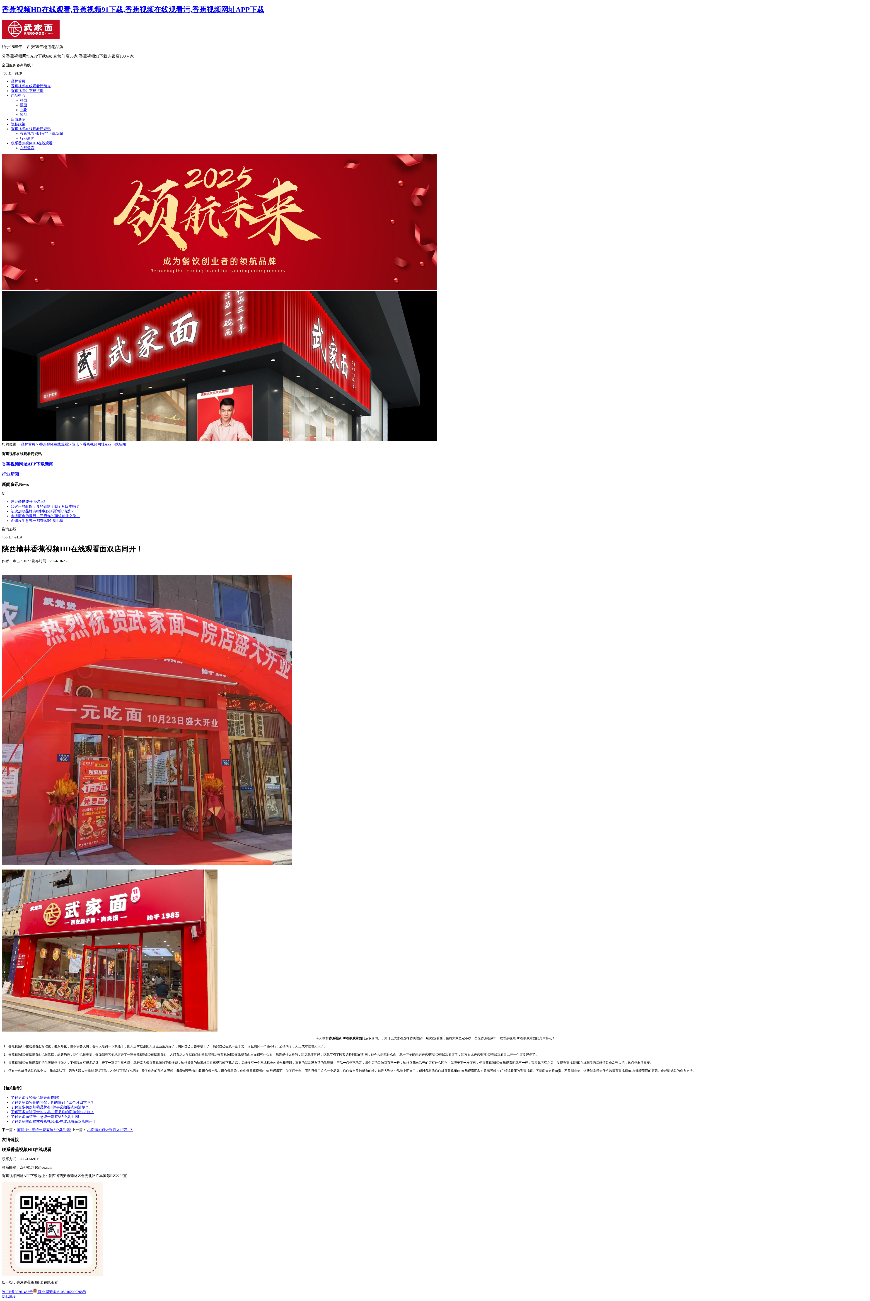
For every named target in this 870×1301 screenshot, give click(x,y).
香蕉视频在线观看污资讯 (31, 129)
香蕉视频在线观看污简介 (31, 86)
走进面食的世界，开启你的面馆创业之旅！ (45, 516)
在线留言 (27, 148)
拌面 (23, 100)
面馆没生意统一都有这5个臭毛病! (38, 521)
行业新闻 (27, 138)
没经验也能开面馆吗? (28, 502)
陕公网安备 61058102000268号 (61, 1292)
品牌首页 (18, 81)
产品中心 (18, 95)
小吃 (23, 110)
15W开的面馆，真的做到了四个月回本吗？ (45, 506)
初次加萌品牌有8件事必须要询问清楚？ (50, 1107)
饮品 (23, 114)
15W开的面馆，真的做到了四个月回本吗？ (52, 1102)
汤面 (23, 105)
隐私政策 (18, 124)
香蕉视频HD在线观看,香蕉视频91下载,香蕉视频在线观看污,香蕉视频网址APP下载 (133, 9)
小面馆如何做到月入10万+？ (110, 1130)
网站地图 (9, 1297)
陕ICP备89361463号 (17, 1292)
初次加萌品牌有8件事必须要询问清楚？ (42, 511)
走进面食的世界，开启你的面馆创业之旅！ (52, 1112)
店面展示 (18, 119)
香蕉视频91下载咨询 (27, 91)
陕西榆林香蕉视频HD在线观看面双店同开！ (53, 1121)
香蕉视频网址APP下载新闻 (41, 134)
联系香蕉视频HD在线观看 (32, 143)
